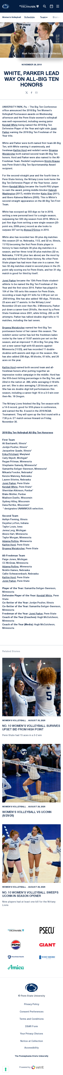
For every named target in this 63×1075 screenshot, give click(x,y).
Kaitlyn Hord (20, 151)
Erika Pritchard (10, 454)
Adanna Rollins (10, 541)
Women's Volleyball (14, 720)
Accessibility (31, 1048)
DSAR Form (31, 1027)
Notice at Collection (31, 1041)
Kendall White (10, 125)
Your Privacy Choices (31, 1034)
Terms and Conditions (31, 1019)
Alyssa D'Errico (32, 230)
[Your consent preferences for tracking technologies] (6, 1069)
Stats (56, 17)
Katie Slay (46, 194)
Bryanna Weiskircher (13, 328)
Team (43, 17)
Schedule (29, 17)
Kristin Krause (52, 161)
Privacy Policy (31, 1004)
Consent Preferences (31, 1012)
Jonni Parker (9, 281)
